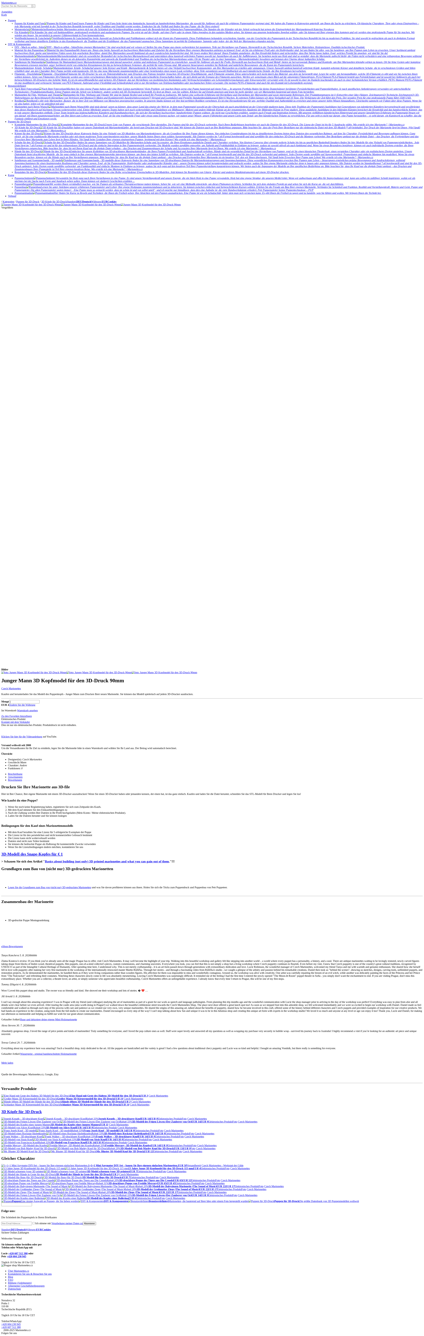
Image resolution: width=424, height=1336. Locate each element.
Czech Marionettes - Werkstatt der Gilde (222, 1165)
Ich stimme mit (59, 1223)
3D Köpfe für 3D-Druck (54, 201)
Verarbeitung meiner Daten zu (67, 1223)
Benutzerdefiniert (17, 85)
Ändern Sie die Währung (22, 704)
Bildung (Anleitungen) (20, 1282)
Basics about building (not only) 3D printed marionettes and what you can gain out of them (107, 861)
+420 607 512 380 (18, 1253)
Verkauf (12, 196)
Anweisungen (15, 777)
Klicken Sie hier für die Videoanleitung (21, 736)
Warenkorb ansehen (27, 710)
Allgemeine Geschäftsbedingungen (26, 1285)
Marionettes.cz (9, 2)
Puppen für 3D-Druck (19, 121)
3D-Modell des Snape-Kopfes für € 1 (32, 854)
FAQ (10, 1279)
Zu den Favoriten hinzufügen (16, 716)
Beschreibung (15, 774)
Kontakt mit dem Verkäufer (15, 722)
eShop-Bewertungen (12, 946)
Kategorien (8, 201)
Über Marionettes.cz (18, 1271)
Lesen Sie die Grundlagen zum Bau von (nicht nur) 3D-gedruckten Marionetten (49, 887)
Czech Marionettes (11, 688)
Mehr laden (7, 1062)
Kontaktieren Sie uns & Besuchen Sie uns (30, 1274)
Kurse (11, 175)
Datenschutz (14, 1288)
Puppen (12, 20)
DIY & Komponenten (19, 44)
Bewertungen (15, 780)
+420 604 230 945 (16, 1256)
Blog (10, 1276)
